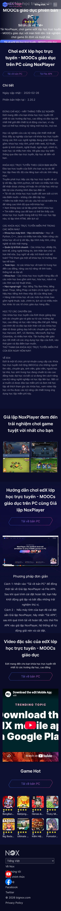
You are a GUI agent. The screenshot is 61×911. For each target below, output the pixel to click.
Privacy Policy (14, 902)
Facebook (12, 887)
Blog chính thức (15, 876)
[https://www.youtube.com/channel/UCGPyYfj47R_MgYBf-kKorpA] (8, 874)
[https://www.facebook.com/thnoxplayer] (8, 882)
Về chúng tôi (13, 871)
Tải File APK (46, 73)
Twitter (10, 892)
